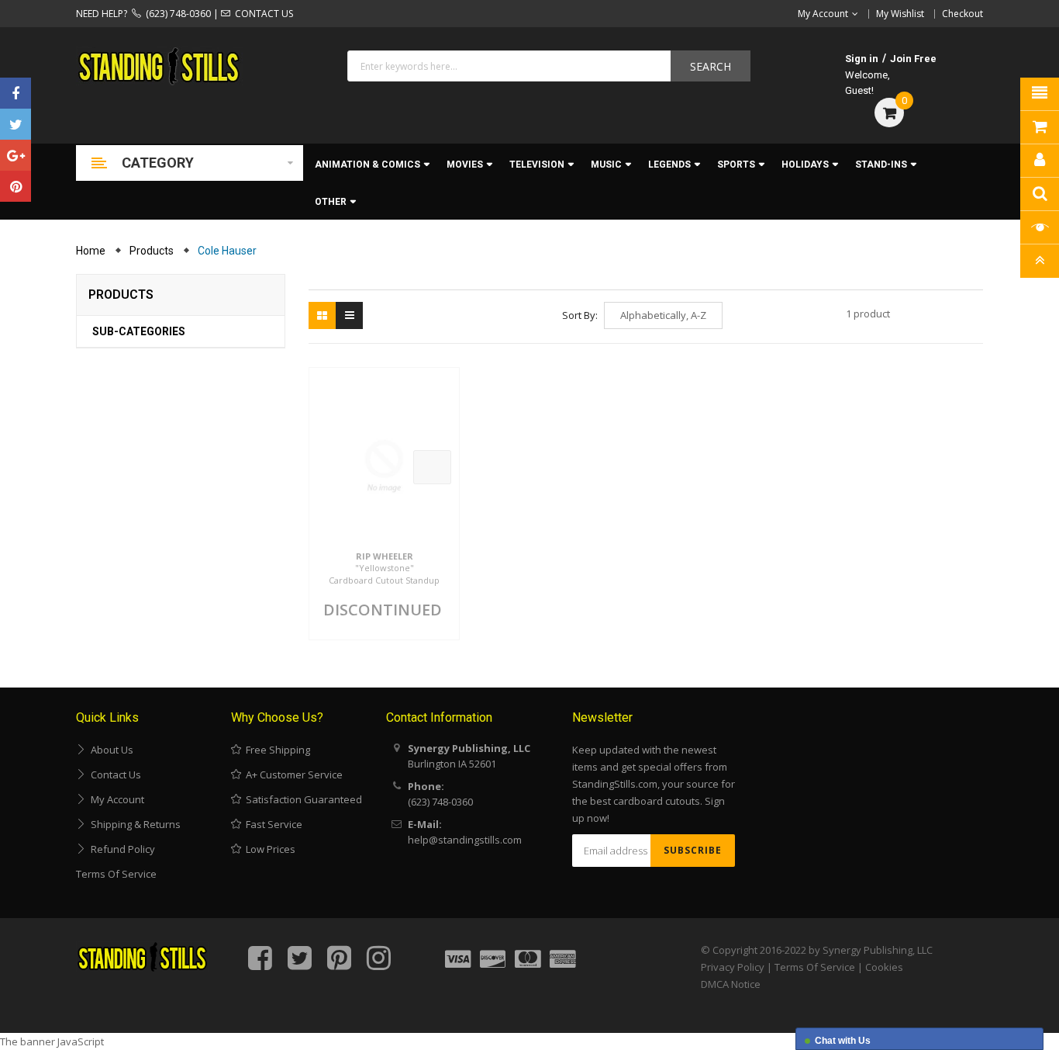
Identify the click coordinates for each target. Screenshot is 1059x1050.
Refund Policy (120, 849)
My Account (115, 799)
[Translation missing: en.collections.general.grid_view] (322, 315)
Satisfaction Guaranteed (301, 799)
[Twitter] (15, 124)
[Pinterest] (15, 186)
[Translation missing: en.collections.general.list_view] (349, 315)
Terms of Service (116, 874)
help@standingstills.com (465, 840)
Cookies (884, 967)
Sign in (861, 58)
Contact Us (113, 774)
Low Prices (268, 849)
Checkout (962, 13)
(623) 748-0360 (176, 13)
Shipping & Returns (133, 824)
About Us (109, 750)
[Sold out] (432, 467)
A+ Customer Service (292, 774)
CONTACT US (261, 13)
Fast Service (271, 824)
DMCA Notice (731, 984)
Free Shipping (275, 750)
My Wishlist (900, 13)
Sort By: (580, 315)
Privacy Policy (732, 967)
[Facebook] (15, 93)
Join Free (913, 58)
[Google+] (15, 155)
